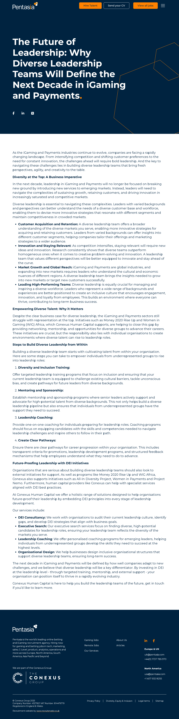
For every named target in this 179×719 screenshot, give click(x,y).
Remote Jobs (91, 645)
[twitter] (32, 113)
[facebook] (14, 113)
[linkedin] (23, 113)
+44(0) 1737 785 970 (155, 659)
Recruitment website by (36, 711)
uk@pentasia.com (154, 654)
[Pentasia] (25, 5)
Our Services (91, 650)
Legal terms (144, 701)
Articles (120, 645)
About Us (121, 640)
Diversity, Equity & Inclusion (119, 701)
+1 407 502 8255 (153, 678)
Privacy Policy (93, 701)
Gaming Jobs (91, 640)
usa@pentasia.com (154, 674)
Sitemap (160, 701)
